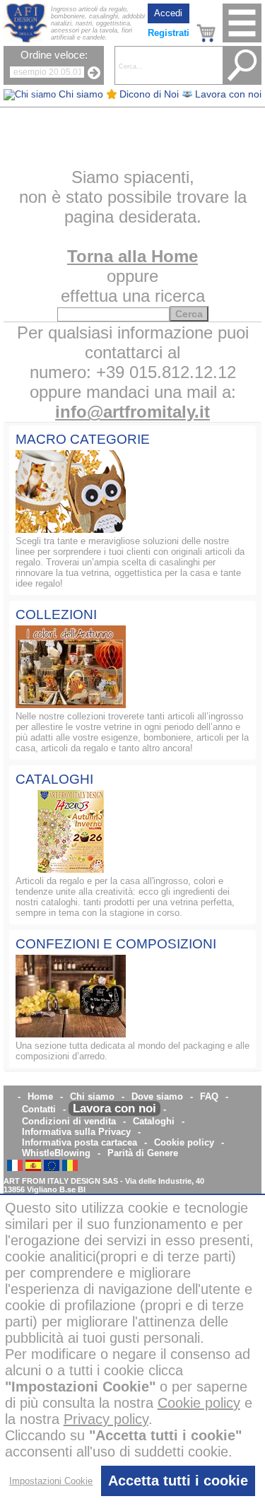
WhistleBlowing (56, 1153)
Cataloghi (154, 1121)
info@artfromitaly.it (132, 411)
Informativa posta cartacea (79, 1142)
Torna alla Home (132, 256)
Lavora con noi (114, 1108)
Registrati (168, 33)
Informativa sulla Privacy (76, 1131)
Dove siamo (157, 1096)
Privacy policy (106, 1419)
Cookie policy (184, 1142)
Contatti (39, 1109)
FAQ (209, 1096)
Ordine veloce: (54, 55)
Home (40, 1096)
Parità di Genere (142, 1153)
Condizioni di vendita (69, 1121)
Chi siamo (92, 1096)
